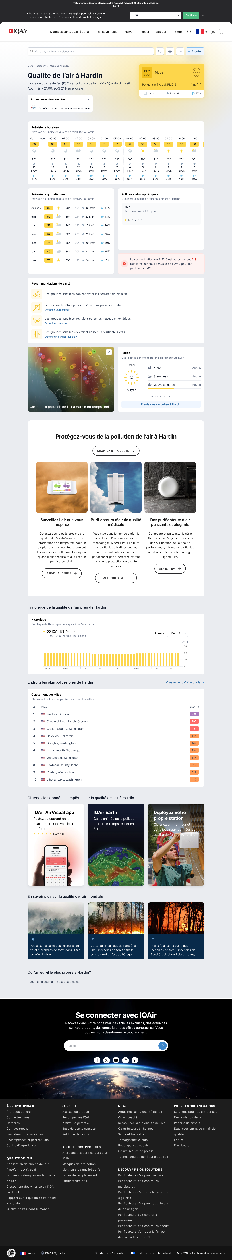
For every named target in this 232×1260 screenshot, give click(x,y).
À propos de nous (19, 1111)
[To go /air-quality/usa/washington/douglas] (116, 743)
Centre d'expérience (21, 1145)
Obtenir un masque (56, 323)
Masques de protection (79, 1164)
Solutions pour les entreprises (195, 1111)
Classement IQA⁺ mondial (183, 682)
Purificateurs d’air (75, 1181)
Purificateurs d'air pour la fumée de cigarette (143, 1195)
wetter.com (165, 396)
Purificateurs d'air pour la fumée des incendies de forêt (141, 1234)
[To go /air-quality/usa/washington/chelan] (116, 772)
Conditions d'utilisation (110, 1253)
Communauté (127, 1117)
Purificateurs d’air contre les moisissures (138, 1183)
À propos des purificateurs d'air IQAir (85, 1155)
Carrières (13, 1123)
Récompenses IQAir (76, 1117)
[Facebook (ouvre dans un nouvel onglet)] (97, 1060)
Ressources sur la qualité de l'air (141, 1123)
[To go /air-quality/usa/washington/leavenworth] (116, 750)
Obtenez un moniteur (57, 309)
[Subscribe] (162, 1046)
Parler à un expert (187, 1123)
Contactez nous (18, 1117)
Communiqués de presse (136, 1151)
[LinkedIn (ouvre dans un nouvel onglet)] (135, 1060)
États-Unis (42, 65)
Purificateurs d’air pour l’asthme (140, 1175)
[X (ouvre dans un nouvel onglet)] (106, 1060)
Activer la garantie (75, 1123)
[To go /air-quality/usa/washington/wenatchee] (116, 757)
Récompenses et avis (133, 1145)
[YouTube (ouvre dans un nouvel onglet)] (116, 1060)
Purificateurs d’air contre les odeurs (143, 1226)
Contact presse (18, 1128)
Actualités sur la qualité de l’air (140, 1111)
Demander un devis (188, 1117)
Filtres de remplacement (79, 1175)
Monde (31, 65)
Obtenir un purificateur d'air (61, 336)
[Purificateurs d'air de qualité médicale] (116, 487)
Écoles (178, 1140)
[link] (189, 32)
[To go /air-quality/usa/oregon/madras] (116, 714)
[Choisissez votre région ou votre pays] (202, 31)
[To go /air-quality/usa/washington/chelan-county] (116, 728)
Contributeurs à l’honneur (136, 1128)
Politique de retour (75, 1134)
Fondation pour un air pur (25, 1134)
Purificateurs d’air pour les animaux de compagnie (143, 1206)
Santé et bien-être (131, 1134)
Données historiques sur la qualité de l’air (31, 1178)
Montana (54, 65)
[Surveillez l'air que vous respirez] (62, 487)
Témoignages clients (133, 1140)
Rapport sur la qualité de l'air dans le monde (31, 1200)
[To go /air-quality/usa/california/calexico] (116, 736)
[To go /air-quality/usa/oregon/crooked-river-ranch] (116, 721)
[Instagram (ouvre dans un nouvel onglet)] (125, 1060)
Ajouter (197, 51)
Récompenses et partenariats (28, 1140)
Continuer (191, 15)
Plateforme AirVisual (21, 1169)
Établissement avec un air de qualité (195, 1131)
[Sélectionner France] (202, 31)
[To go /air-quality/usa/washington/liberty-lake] (116, 779)
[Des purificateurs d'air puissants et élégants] (170, 487)
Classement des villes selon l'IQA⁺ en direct (31, 1189)
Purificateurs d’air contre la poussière (137, 1217)
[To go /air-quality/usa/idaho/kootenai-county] (116, 765)
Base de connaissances (79, 1128)
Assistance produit (75, 1111)
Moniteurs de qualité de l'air (82, 1169)
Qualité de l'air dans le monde (28, 1209)
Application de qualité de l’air (28, 1164)
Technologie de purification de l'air (143, 1156)
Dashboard (182, 1145)
